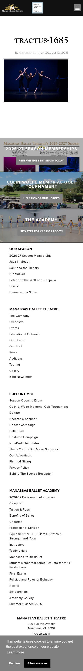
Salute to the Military (24, 268)
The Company (19, 316)
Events (14, 328)
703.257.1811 (41, 633)
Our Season (20, 249)
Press (13, 352)
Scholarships (18, 592)
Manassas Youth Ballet (25, 557)
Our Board (16, 340)
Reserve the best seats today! (41, 160)
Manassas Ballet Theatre (33, 309)
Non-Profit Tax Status (24, 443)
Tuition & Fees (19, 509)
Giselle (14, 286)
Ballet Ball (16, 431)
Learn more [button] (15, 652)
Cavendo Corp (29, 53)
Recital (14, 586)
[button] (77, 7)
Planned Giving (20, 461)
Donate (14, 413)
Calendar (16, 503)
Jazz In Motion (19, 262)
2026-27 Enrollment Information (32, 497)
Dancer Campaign (22, 425)
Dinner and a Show (23, 292)
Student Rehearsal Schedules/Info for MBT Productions (39, 565)
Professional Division (24, 528)
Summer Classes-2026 (25, 604)
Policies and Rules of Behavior (31, 579)
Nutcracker (17, 274)
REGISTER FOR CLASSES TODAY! (41, 231)
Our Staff (15, 346)
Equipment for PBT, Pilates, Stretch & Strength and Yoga (35, 536)
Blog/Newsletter (20, 377)
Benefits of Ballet (21, 515)
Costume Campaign (23, 437)
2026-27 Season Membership (30, 256)
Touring (14, 364)
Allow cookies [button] (37, 663)
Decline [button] (14, 663)
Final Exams (18, 573)
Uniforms (15, 522)
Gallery (14, 371)
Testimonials (18, 551)
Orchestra (16, 322)
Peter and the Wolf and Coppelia (32, 280)
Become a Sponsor (23, 419)
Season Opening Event (25, 400)
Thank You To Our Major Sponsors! (34, 449)
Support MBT (21, 394)
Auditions (16, 358)
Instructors (17, 545)
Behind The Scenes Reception (30, 473)
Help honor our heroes (41, 198)
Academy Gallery (21, 598)
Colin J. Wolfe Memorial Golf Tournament (38, 407)
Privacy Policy (19, 468)
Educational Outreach (24, 334)
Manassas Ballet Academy (34, 491)
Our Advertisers (20, 455)
